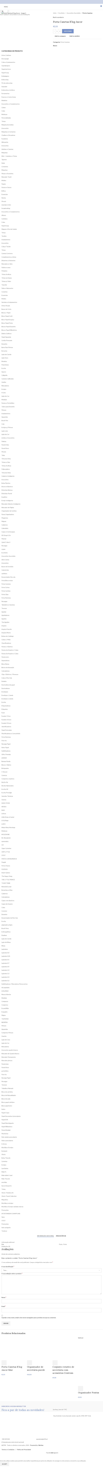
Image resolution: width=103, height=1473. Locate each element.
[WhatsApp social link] (54, 1)
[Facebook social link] (49, 1)
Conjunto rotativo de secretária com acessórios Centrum (63, 1369)
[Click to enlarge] (5, 10)
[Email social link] (51, 1)
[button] (4, 1362)
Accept (4, 1464)
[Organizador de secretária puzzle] (39, 1348)
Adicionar (68, 31)
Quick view (9, 1362)
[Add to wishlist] (20, 1362)
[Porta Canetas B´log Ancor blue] (13, 1348)
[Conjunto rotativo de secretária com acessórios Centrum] (64, 1348)
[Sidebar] (2, 1457)
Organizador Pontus (88, 1392)
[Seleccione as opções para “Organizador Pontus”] (80, 1388)
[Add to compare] (14, 1362)
